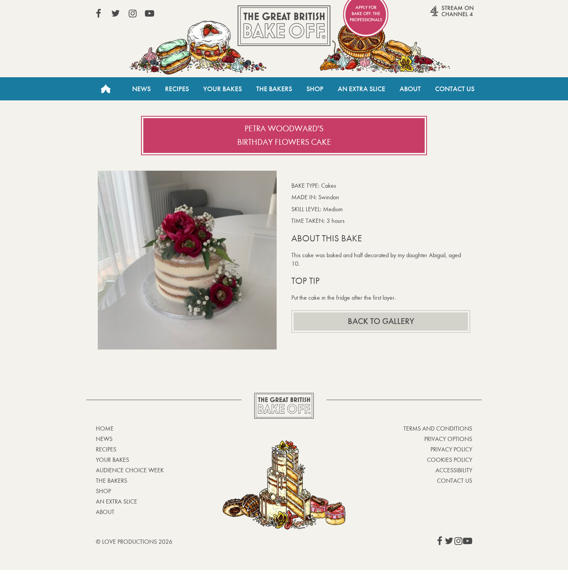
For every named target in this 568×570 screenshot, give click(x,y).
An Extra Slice (361, 89)
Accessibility (453, 470)
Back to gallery (381, 321)
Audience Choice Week (130, 470)
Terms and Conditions (437, 428)
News (141, 89)
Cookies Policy (449, 459)
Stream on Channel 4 (437, 15)
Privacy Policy (451, 449)
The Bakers (274, 89)
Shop (314, 89)
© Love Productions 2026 (134, 541)
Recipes (177, 89)
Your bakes (112, 459)
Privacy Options (448, 439)
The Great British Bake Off (284, 25)
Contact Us (454, 89)
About (410, 89)
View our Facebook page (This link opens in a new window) (98, 13)
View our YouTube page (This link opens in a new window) (149, 13)
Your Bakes (222, 89)
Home (105, 88)
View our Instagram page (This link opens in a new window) (132, 13)
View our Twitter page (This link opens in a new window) (115, 13)
